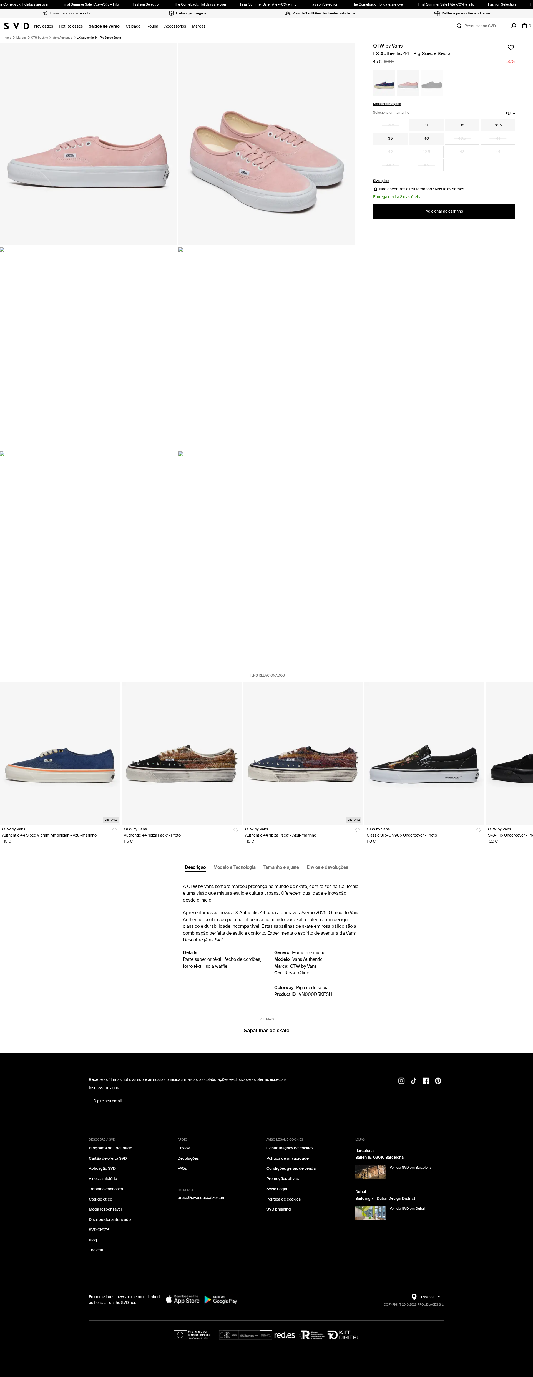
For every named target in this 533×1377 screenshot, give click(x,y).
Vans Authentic (62, 37)
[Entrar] (514, 26)
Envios (184, 1148)
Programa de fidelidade (110, 1148)
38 (462, 125)
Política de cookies (283, 1199)
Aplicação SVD (102, 1168)
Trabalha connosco (106, 1189)
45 (426, 165)
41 (498, 138)
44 (498, 151)
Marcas (198, 26)
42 (390, 151)
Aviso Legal (276, 1189)
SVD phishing (278, 1209)
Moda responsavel (105, 1209)
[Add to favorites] (510, 47)
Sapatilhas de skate (267, 1030)
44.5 (390, 165)
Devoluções (188, 1158)
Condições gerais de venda (291, 1168)
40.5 (462, 138)
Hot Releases (71, 26)
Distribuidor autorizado (110, 1219)
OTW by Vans (39, 37)
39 (390, 138)
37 (426, 125)
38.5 (498, 125)
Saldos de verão (104, 26)
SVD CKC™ (99, 1230)
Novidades (43, 26)
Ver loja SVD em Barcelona (410, 1167)
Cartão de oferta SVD (108, 1158)
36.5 (390, 125)
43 (462, 151)
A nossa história (103, 1178)
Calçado (133, 26)
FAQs (182, 1168)
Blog (93, 1240)
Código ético (100, 1199)
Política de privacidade (287, 1158)
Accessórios (175, 26)
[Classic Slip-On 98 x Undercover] (424, 753)
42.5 (426, 151)
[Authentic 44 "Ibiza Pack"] (182, 753)
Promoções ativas (282, 1178)
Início (7, 37)
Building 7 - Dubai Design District (385, 1198)
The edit (96, 1250)
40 (426, 138)
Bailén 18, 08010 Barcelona (379, 1157)
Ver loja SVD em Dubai (407, 1209)
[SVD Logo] (16, 26)
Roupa (152, 26)
